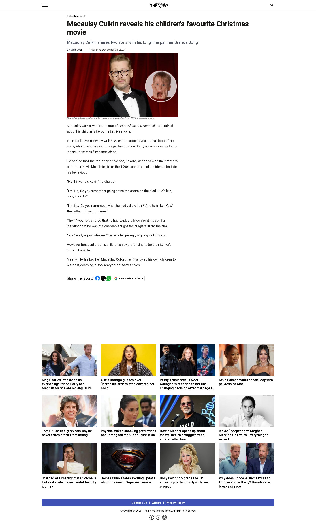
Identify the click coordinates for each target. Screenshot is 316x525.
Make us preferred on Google (131, 278)
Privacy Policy (175, 503)
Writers (156, 503)
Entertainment (76, 16)
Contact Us (139, 503)
